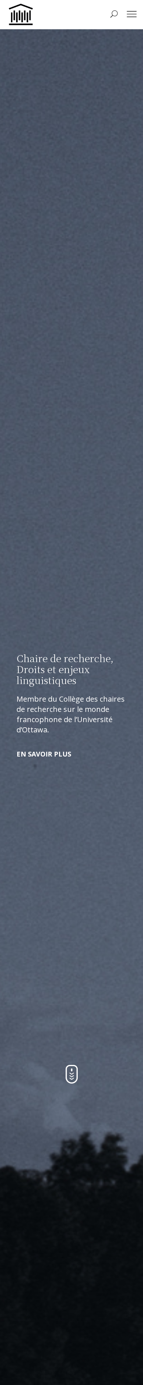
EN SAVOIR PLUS (43, 754)
